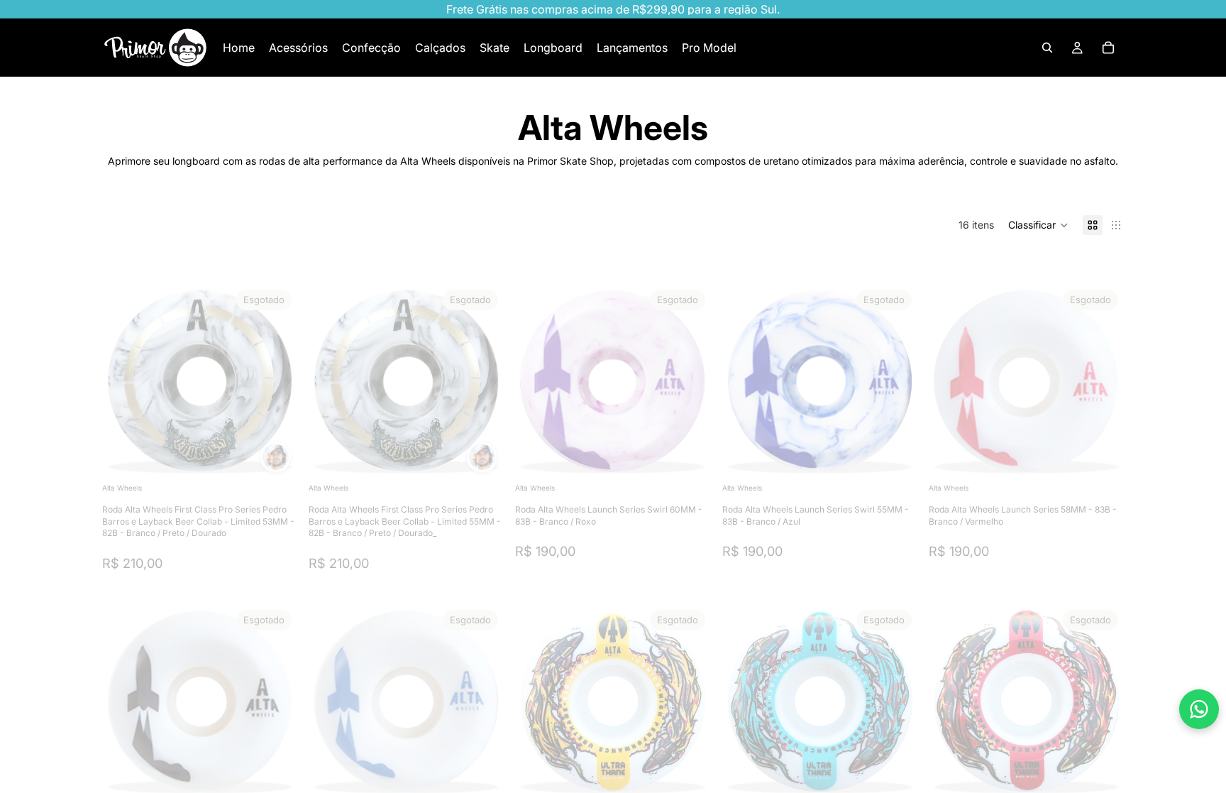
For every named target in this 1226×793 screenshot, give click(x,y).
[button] (1038, 225)
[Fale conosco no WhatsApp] (1199, 709)
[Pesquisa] (1047, 47)
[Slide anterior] (123, 382)
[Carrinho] (1108, 47)
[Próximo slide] (276, 382)
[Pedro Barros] (276, 457)
